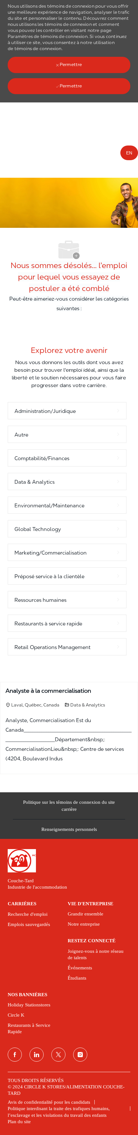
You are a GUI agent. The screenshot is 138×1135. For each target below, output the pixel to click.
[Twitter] (58, 1055)
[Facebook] (15, 1055)
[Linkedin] (37, 1055)
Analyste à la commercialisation (48, 690)
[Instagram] (80, 1055)
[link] (69, 860)
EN (129, 152)
